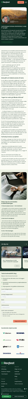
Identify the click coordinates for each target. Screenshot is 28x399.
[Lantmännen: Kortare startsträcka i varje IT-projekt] (7, 340)
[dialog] (14, 393)
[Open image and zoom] (14, 15)
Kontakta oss (4, 383)
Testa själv (21, 2)
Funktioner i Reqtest (5, 371)
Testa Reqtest (4, 374)
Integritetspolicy (18, 381)
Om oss (3, 381)
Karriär (2, 386)
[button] (14, 394)
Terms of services (19, 383)
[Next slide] (26, 244)
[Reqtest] (5, 2)
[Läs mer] (7, 333)
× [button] (26, 388)
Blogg (16, 376)
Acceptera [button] (6, 396)
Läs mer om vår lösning (7, 42)
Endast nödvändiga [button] (19, 396)
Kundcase (17, 371)
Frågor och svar (18, 369)
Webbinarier (17, 374)
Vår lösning (3, 369)
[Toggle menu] (26, 2)
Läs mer (3, 247)
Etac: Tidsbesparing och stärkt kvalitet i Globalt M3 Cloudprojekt (10, 261)
